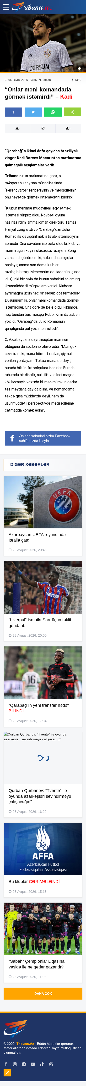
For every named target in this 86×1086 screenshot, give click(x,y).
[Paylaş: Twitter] (33, 112)
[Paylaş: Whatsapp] (53, 112)
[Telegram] (24, 1064)
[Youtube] (33, 1064)
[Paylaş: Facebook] (13, 112)
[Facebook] (6, 1064)
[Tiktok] (42, 1064)
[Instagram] (15, 1064)
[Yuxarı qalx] (72, 1072)
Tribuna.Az (25, 1044)
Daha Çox (43, 994)
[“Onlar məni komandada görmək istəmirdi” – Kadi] (43, 43)
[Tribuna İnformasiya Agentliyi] (32, 7)
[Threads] (51, 1064)
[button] (72, 111)
